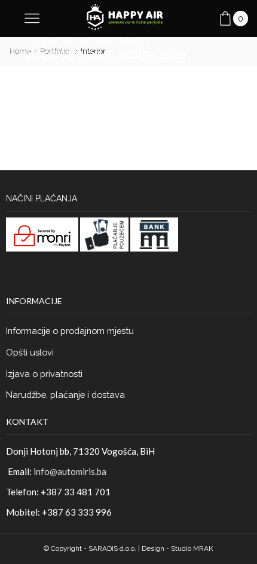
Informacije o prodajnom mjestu (70, 331)
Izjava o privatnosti (44, 374)
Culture (42, 40)
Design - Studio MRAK (177, 548)
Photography (118, 58)
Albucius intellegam (89, 107)
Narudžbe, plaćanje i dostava (65, 395)
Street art (138, 40)
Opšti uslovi (30, 352)
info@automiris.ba (69, 471)
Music (103, 40)
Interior (74, 40)
